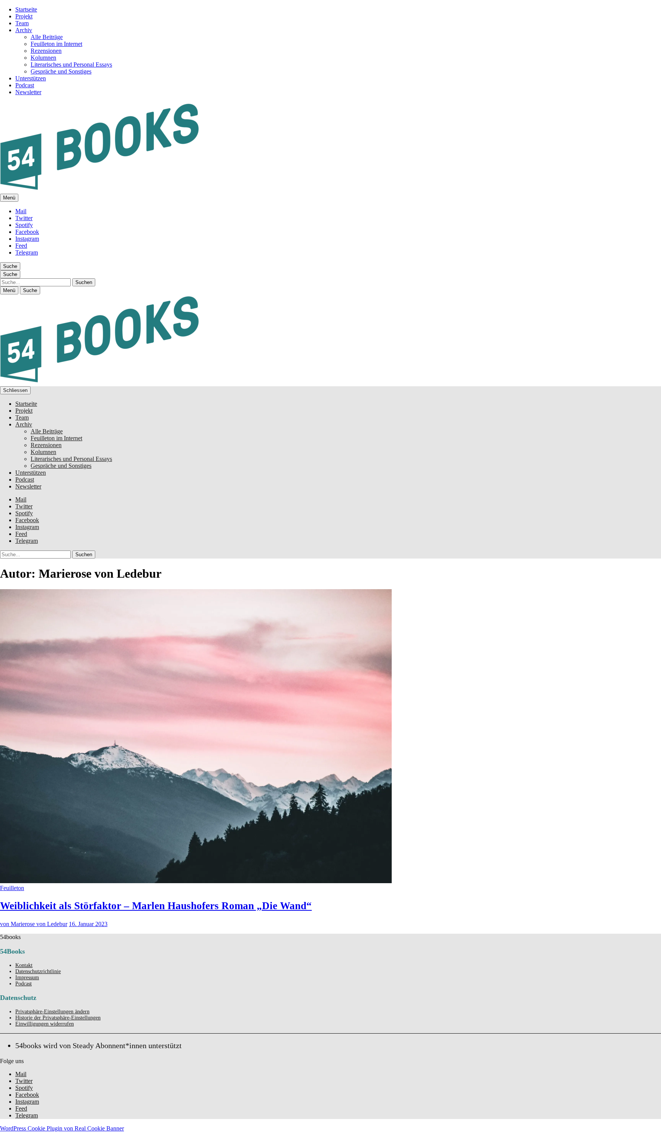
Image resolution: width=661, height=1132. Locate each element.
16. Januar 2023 (88, 924)
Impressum (27, 977)
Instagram (27, 238)
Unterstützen (30, 78)
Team (22, 23)
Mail (20, 211)
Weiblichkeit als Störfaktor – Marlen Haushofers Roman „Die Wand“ (156, 905)
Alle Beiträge (47, 37)
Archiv (23, 30)
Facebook (27, 232)
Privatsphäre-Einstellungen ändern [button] (52, 1011)
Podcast (24, 85)
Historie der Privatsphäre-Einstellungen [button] (58, 1018)
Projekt (24, 16)
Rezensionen (46, 50)
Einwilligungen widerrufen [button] (44, 1024)
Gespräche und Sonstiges (61, 71)
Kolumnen (43, 57)
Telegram (26, 252)
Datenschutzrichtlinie (38, 971)
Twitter (24, 218)
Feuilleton (12, 888)
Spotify (24, 225)
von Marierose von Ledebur (33, 924)
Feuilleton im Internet (56, 44)
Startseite (26, 9)
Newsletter (28, 92)
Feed (21, 245)
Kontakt (24, 965)
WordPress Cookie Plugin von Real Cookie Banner (62, 1128)
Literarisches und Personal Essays (71, 64)
